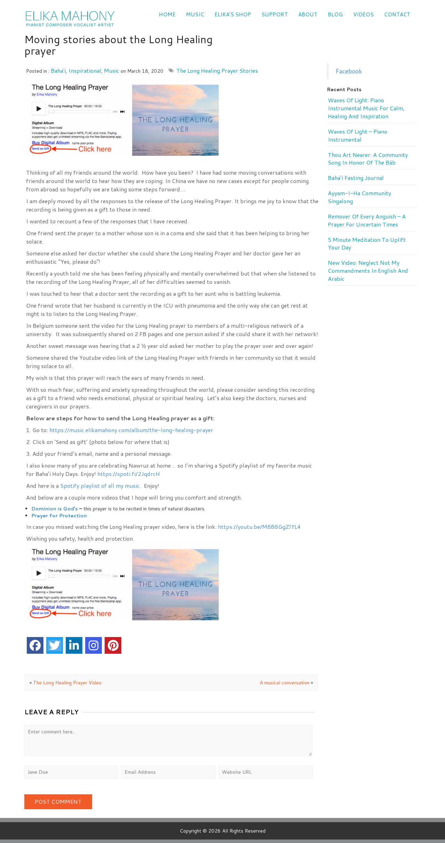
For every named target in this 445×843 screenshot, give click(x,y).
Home (167, 14)
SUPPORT (274, 14)
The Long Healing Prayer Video (67, 682)
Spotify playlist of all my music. (100, 486)
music (111, 70)
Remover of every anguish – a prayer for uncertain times (367, 220)
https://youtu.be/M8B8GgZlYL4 (259, 527)
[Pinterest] (113, 645)
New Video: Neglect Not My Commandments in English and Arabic (368, 271)
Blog (335, 14)
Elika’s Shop (233, 14)
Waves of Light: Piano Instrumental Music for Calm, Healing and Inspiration (366, 108)
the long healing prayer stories (217, 70)
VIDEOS (363, 14)
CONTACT (397, 14)
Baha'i (58, 70)
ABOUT (307, 14)
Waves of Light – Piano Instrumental (357, 135)
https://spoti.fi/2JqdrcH (128, 474)
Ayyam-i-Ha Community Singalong (359, 197)
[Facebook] (35, 645)
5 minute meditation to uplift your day (367, 244)
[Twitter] (54, 645)
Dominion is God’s (54, 508)
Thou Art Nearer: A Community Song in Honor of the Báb (368, 159)
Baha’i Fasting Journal (356, 178)
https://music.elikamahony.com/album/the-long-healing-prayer (131, 430)
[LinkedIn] (74, 645)
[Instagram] (93, 645)
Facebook (348, 71)
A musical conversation (284, 682)
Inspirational (84, 70)
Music (195, 14)
